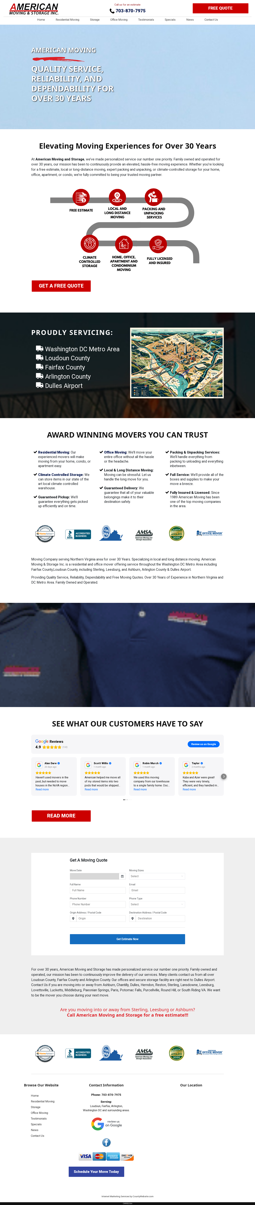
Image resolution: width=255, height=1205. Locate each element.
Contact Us (211, 19)
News (190, 19)
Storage (95, 19)
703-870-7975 (130, 10)
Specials (170, 19)
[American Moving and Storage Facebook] (106, 1142)
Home (41, 19)
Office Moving (119, 19)
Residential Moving (67, 19)
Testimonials (146, 19)
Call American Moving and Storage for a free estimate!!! (127, 1015)
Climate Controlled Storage (60, 475)
